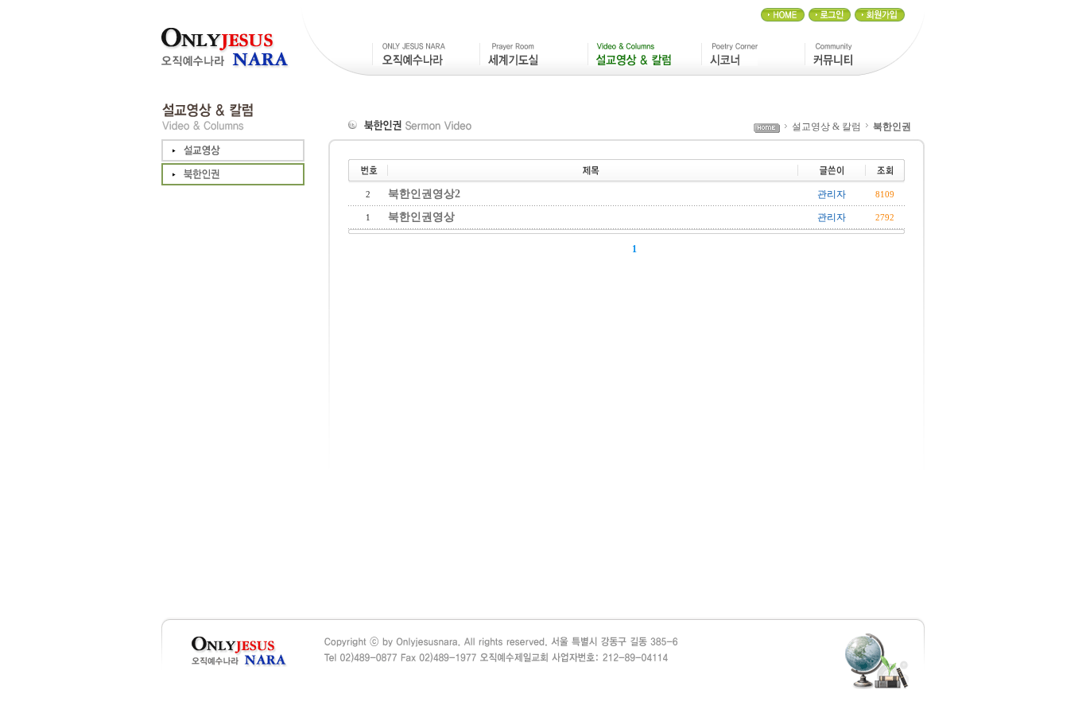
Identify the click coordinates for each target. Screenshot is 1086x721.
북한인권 (892, 126)
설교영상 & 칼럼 (826, 126)
